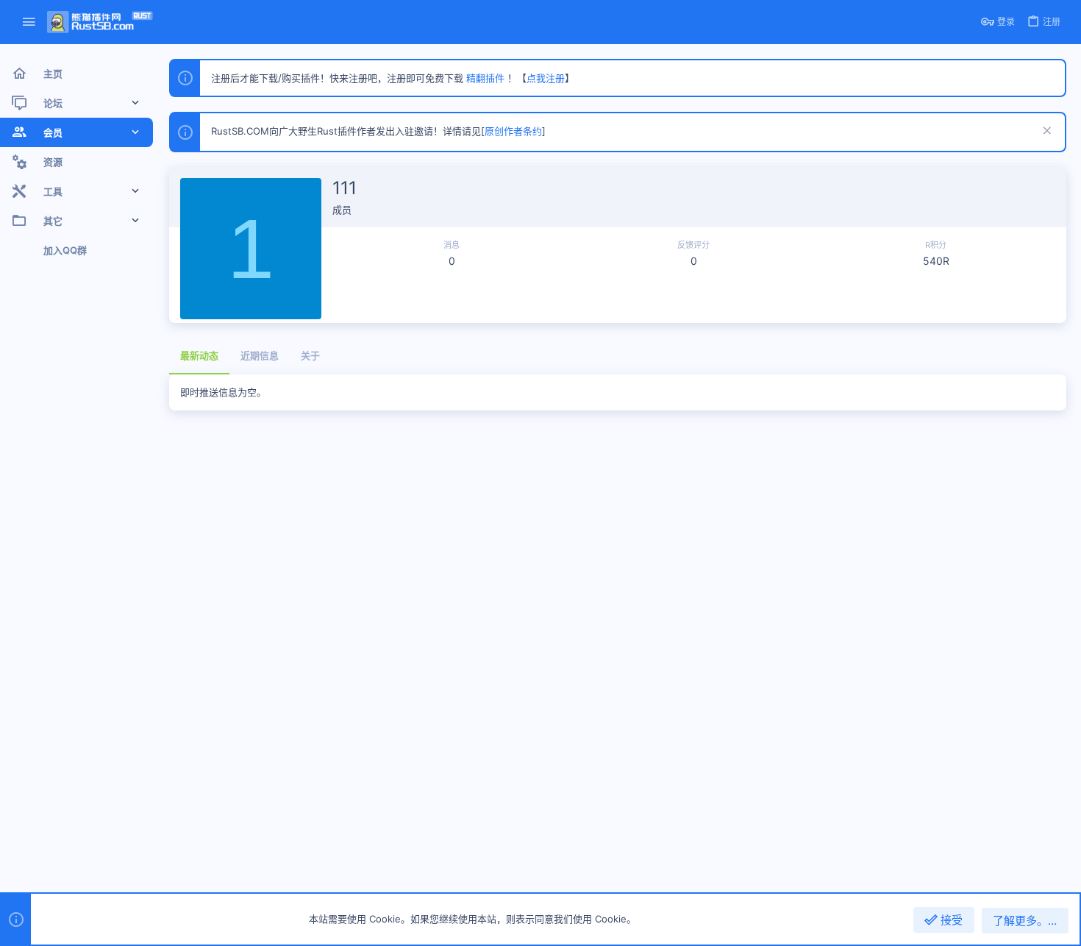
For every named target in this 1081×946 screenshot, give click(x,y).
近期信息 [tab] (259, 355)
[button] (29, 22)
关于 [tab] (310, 355)
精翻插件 (485, 78)
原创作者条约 (513, 131)
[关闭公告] (1045, 132)
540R (936, 261)
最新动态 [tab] (199, 355)
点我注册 (546, 78)
